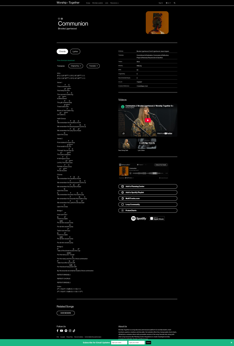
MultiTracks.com (133, 198)
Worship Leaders (97, 3)
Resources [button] (113, 3)
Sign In (161, 3)
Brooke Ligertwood (67, 28)
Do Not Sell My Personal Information (93, 337)
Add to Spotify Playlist (135, 192)
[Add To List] (62, 19)
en (168, 3)
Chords (62, 51)
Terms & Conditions (78, 337)
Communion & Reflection (161, 55)
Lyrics (75, 51)
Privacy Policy (69, 337)
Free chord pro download (66, 60)
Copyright (62, 337)
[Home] (68, 2)
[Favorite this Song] (59, 19)
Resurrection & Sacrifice (155, 58)
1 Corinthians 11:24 (142, 86)
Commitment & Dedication (145, 55)
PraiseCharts (131, 210)
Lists (106, 3)
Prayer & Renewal (142, 58)
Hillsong (139, 66)
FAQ (58, 337)
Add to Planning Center (135, 186)
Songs (88, 3)
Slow (138, 62)
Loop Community (133, 204)
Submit (148, 342)
